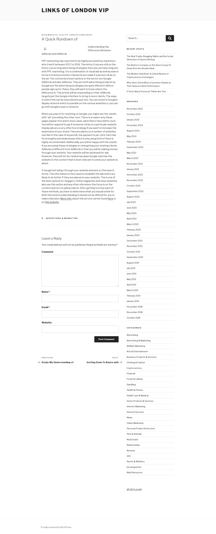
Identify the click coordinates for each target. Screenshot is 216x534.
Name (46, 291)
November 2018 (135, 312)
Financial (131, 373)
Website (47, 322)
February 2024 (134, 141)
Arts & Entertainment (137, 351)
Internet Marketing (136, 406)
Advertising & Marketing (62, 218)
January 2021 (133, 169)
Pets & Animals (134, 434)
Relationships (133, 445)
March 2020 (133, 224)
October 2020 (134, 185)
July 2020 (131, 202)
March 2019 (132, 290)
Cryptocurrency (134, 368)
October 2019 (133, 251)
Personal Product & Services (141, 428)
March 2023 (132, 158)
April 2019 (131, 284)
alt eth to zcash (134, 489)
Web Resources (134, 472)
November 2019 (135, 246)
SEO (129, 456)
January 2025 (133, 119)
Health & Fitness (135, 390)
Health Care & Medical (137, 395)
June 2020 (132, 207)
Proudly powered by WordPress (56, 527)
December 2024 (135, 125)
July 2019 (131, 268)
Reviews (131, 450)
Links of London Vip (75, 10)
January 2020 (133, 235)
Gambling (131, 384)
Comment (47, 251)
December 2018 (135, 306)
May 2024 (131, 136)
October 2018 (133, 317)
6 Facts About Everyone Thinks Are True (146, 91)
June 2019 (131, 273)
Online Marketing (135, 423)
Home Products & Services (140, 401)
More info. (66, 198)
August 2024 (133, 130)
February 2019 (133, 295)
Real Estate (132, 439)
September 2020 (135, 191)
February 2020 (134, 229)
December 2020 (135, 174)
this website (52, 202)
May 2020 (132, 213)
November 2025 (135, 109)
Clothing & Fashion (136, 362)
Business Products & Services (141, 357)
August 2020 (133, 196)
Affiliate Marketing (136, 346)
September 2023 (135, 147)
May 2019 (131, 279)
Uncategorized (134, 467)
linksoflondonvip (80, 35)
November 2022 (135, 164)
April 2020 (132, 218)
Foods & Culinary (135, 379)
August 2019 (133, 262)
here (110, 198)
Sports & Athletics (136, 461)
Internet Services (135, 412)
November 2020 (135, 180)
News (129, 417)
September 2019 (135, 257)
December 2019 (135, 240)
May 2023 (131, 152)
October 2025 (133, 114)
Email (46, 307)
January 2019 (133, 301)
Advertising (132, 335)
